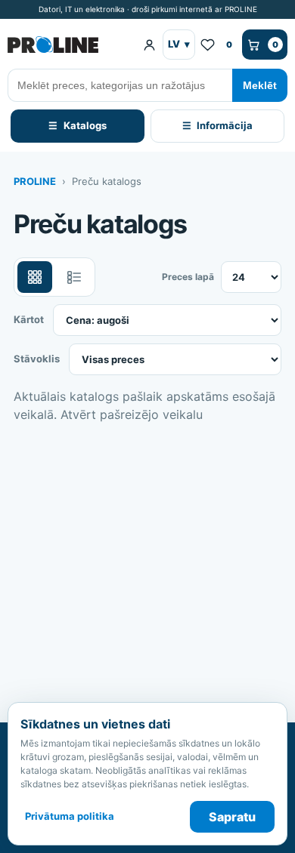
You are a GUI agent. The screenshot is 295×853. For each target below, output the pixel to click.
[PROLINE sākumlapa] (69, 44)
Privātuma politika (69, 816)
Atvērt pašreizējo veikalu (132, 414)
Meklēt (260, 85)
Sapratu (232, 816)
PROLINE (35, 181)
